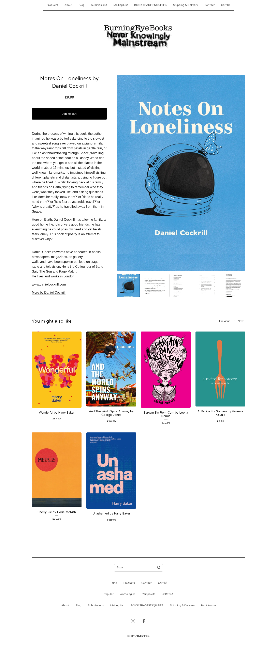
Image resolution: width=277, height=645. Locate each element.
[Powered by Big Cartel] (138, 636)
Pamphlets (148, 594)
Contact (209, 5)
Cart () (225, 5)
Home (113, 583)
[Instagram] (133, 621)
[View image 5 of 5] (233, 285)
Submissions (99, 5)
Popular (109, 594)
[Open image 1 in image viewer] (181, 173)
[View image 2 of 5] (154, 285)
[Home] (138, 36)
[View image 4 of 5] (207, 285)
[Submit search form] (158, 567)
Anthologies (127, 594)
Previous (224, 321)
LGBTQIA (167, 594)
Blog (82, 5)
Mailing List (121, 5)
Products (52, 5)
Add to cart (69, 113)
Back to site (208, 605)
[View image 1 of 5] (128, 285)
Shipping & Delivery (185, 5)
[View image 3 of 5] (181, 285)
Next (241, 321)
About (68, 5)
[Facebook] (143, 621)
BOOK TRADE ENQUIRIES (150, 5)
